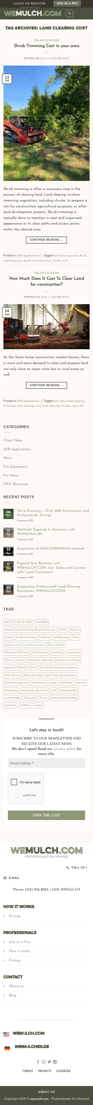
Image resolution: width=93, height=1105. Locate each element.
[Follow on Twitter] (49, 1062)
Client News (13, 440)
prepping (11, 690)
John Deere (12, 675)
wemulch (10, 705)
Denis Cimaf (56, 644)
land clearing (32, 675)
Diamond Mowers (16, 652)
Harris (22, 667)
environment (40, 652)
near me (78, 405)
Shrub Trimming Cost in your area (46, 46)
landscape (39, 682)
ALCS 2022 (24, 622)
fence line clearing (40, 660)
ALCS (8, 622)
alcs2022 (42, 622)
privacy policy (65, 749)
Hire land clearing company (58, 667)
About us (16, 986)
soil (53, 690)
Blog (12, 995)
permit (81, 682)
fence (20, 660)
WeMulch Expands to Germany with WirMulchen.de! (46, 532)
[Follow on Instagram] (44, 1062)
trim (65, 260)
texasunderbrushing (64, 697)
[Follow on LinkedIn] (55, 1062)
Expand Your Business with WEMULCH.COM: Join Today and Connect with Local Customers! (52, 568)
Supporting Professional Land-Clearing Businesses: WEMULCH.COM (48, 589)
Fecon (8, 660)
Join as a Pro (19, 942)
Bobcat (74, 629)
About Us (46, 1092)
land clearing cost (65, 255)
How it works (19, 951)
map (53, 682)
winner (38, 705)
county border (34, 644)
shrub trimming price (37, 260)
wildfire (25, 705)
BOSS (66, 58)
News (7, 458)
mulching (66, 682)
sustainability (68, 690)
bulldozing (61, 637)
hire (56, 401)
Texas (43, 697)
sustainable (12, 697)
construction (13, 644)
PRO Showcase (15, 484)
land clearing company (61, 675)
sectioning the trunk (34, 690)
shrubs (57, 260)
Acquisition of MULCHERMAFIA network (50, 548)
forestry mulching (68, 660)
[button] (69, 13)
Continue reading (46, 240)
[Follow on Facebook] (38, 1062)
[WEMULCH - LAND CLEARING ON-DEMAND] (32, 13)
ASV (62, 629)
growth (9, 667)
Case (75, 637)
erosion (57, 652)
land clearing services (56, 405)
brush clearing (25, 637)
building (44, 637)
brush (8, 637)
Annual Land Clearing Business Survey (30, 629)
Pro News (11, 475)
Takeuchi (29, 697)
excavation (73, 652)
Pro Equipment (15, 467)
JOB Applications (46, 40)
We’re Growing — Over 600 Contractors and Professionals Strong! (53, 513)
